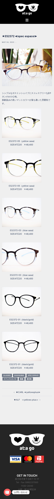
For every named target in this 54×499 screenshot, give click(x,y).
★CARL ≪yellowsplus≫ (28, 392)
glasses (7, 375)
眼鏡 (21, 379)
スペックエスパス (10, 379)
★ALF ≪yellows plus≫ (26, 399)
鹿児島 (29, 379)
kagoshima (19, 375)
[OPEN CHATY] (7, 492)
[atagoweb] (27, 9)
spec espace (33, 375)
